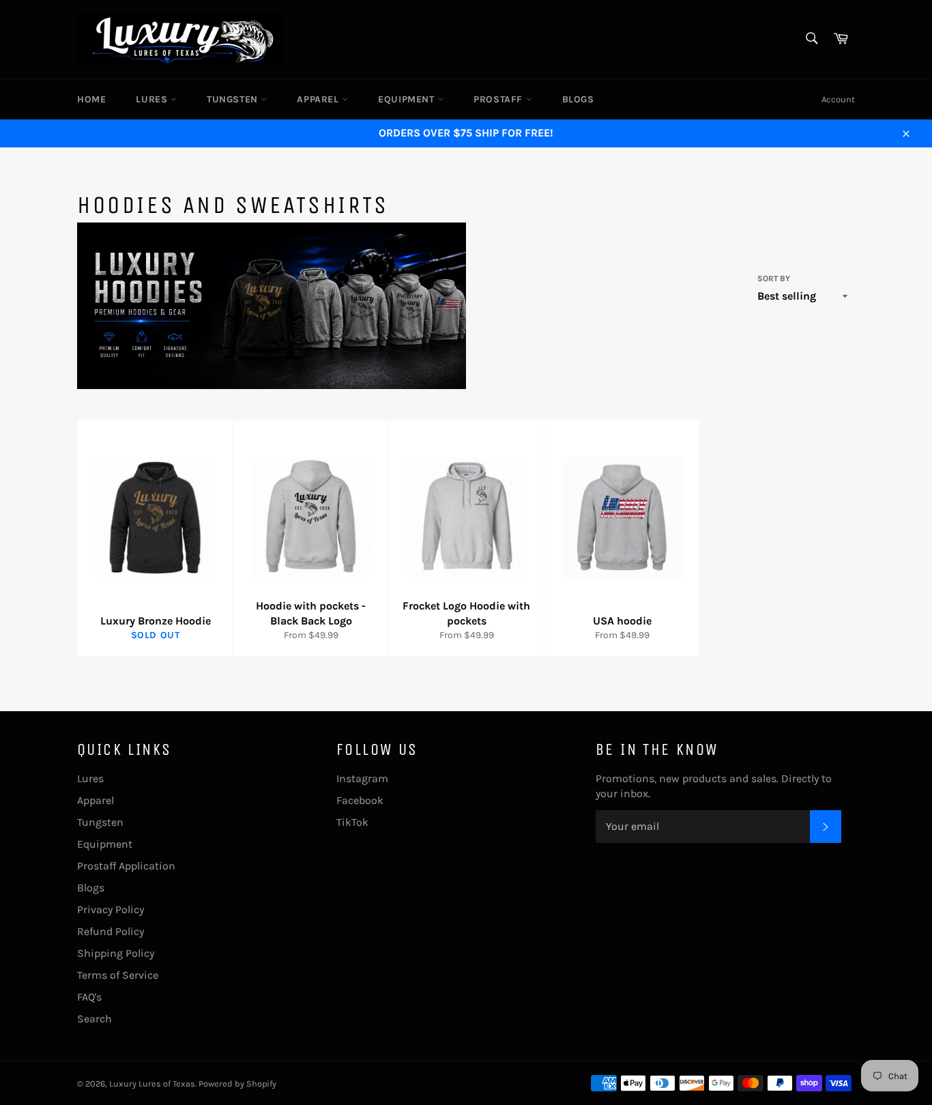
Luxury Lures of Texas (152, 1083)
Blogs (578, 99)
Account (838, 99)
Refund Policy (110, 931)
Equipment (407, 99)
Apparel (319, 99)
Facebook (359, 800)
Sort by (773, 278)
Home (91, 99)
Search (94, 1018)
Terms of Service (117, 974)
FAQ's (89, 996)
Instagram (362, 778)
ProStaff (499, 99)
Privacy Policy (110, 909)
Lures (153, 99)
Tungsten (234, 99)
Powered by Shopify (237, 1083)
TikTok (352, 822)
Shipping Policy (115, 953)
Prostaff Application (126, 865)
